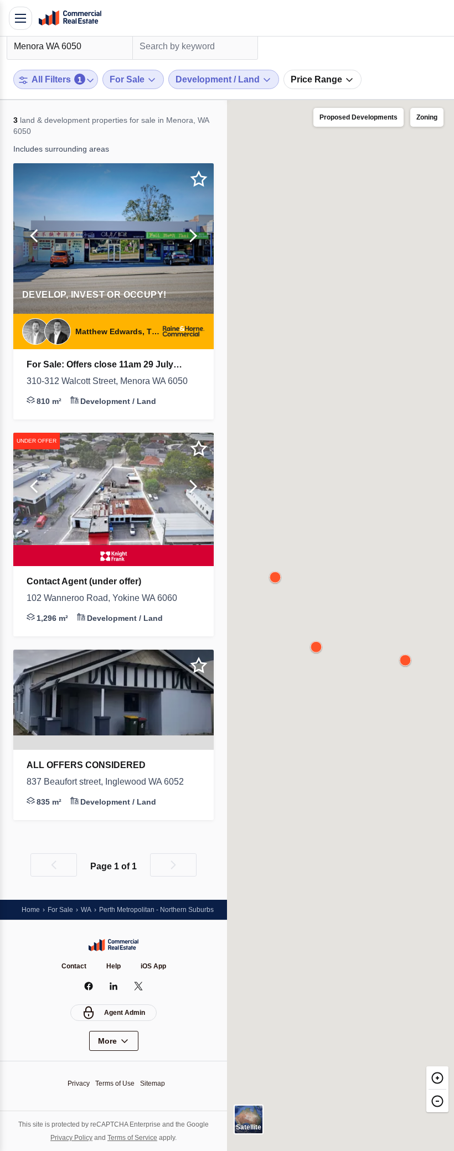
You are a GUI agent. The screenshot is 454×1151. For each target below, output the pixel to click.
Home (31, 910)
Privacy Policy (71, 1138)
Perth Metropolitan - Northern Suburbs (156, 910)
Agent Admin (124, 1013)
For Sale (60, 910)
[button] (34, 238)
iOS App (153, 966)
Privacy (79, 1083)
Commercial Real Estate (70, 18)
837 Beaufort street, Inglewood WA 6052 (105, 781)
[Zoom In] (437, 1077)
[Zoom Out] (437, 1100)
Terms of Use (115, 1083)
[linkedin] (113, 986)
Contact (73, 966)
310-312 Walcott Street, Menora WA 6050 (107, 381)
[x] (138, 986)
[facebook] (88, 986)
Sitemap (152, 1083)
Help (113, 966)
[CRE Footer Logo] (113, 945)
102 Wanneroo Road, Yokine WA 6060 (102, 598)
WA (86, 910)
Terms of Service (132, 1138)
